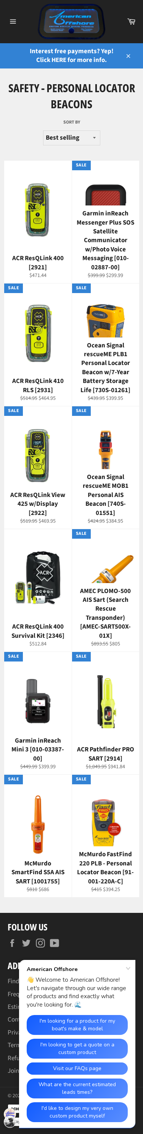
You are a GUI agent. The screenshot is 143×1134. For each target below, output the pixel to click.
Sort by (71, 122)
